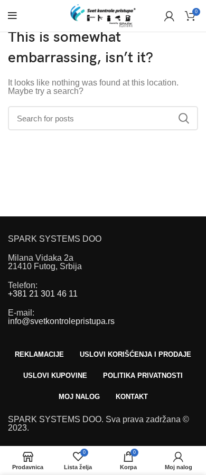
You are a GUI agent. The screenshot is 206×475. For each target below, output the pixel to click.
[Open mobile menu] (12, 15)
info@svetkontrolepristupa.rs (61, 321)
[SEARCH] (184, 118)
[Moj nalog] (169, 15)
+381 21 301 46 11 (43, 293)
